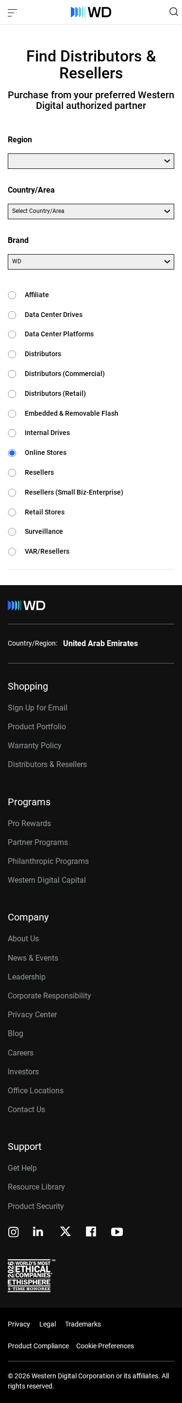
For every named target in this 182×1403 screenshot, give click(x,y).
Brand (18, 240)
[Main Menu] (13, 12)
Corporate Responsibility (49, 995)
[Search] (173, 11)
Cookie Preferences (105, 1346)
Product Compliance (38, 1346)
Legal (47, 1324)
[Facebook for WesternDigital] (92, 1232)
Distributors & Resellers (47, 764)
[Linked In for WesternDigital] (39, 1232)
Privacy (19, 1324)
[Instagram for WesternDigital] (13, 1232)
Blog (15, 1033)
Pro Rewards (29, 823)
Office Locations (36, 1090)
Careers (20, 1052)
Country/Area (31, 190)
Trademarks (83, 1324)
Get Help (22, 1168)
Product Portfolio (37, 726)
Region (20, 139)
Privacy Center (32, 1014)
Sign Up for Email (37, 707)
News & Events (33, 958)
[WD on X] (65, 1232)
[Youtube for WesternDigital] (117, 1232)
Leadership (27, 976)
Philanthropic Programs (48, 861)
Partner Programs (38, 842)
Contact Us (26, 1109)
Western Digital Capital (47, 880)
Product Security (36, 1206)
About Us (23, 938)
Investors (23, 1071)
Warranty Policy (35, 745)
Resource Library (36, 1187)
